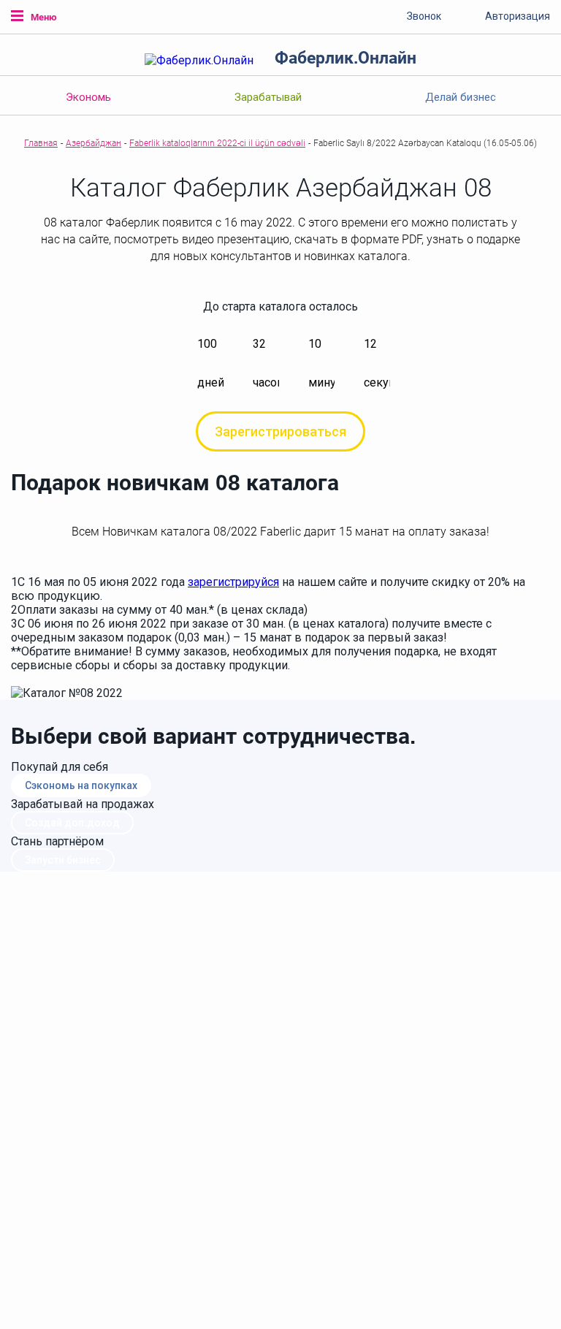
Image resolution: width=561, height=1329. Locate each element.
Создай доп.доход (72, 823)
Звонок (424, 16)
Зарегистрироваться (280, 431)
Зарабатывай (268, 97)
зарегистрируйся (233, 582)
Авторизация (517, 16)
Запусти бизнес (63, 860)
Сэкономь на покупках (81, 785)
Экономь (88, 97)
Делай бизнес (460, 97)
